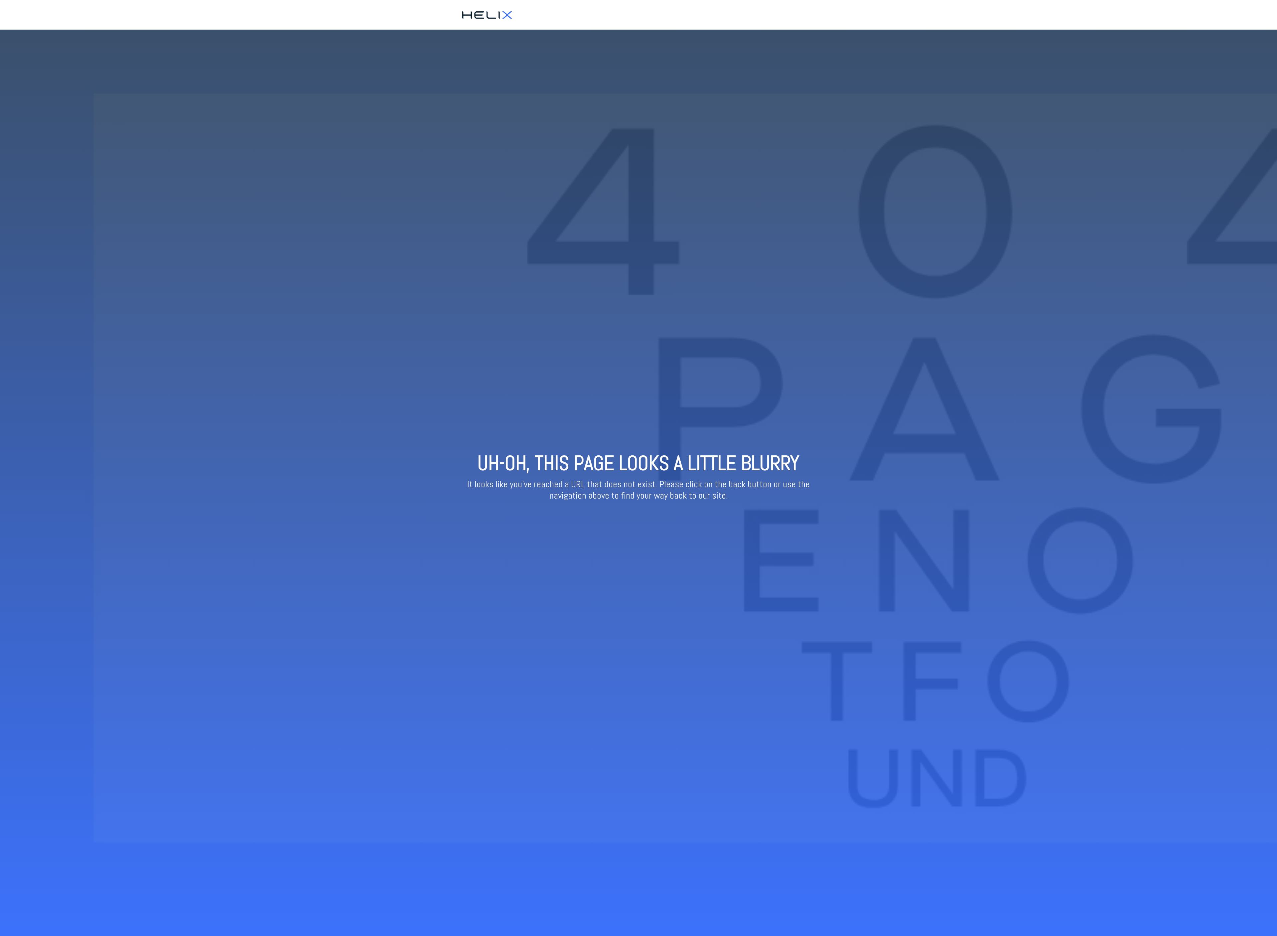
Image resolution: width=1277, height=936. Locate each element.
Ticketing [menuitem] (781, 14)
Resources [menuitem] (809, 14)
